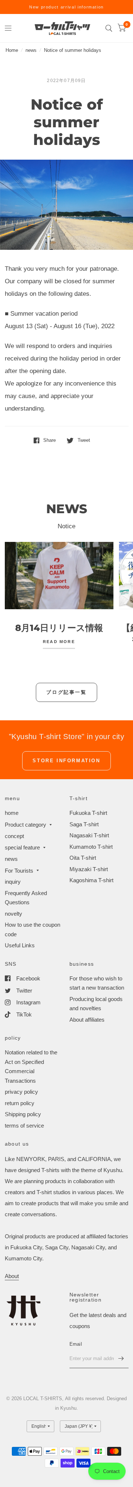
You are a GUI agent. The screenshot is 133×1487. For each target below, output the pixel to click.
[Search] (109, 28)
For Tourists (19, 870)
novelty (13, 914)
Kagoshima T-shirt (91, 880)
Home (12, 50)
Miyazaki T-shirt (88, 869)
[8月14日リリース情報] (59, 576)
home (11, 813)
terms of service (24, 1125)
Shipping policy (23, 1114)
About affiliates (87, 1019)
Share (49, 440)
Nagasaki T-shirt (89, 835)
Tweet (84, 440)
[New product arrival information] (66, 7)
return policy (19, 1103)
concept (14, 836)
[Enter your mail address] (121, 1358)
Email (75, 1344)
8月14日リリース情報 (59, 627)
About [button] (12, 1276)
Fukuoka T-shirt (88, 813)
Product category (25, 824)
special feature (22, 847)
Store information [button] (66, 760)
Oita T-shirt (82, 858)
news (31, 50)
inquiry (13, 882)
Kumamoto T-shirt (91, 847)
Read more (59, 642)
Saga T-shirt (84, 824)
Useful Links (20, 945)
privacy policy (21, 1092)
